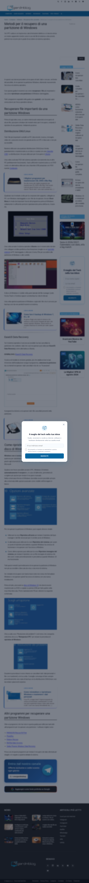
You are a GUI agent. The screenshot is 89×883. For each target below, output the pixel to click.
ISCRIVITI (45, 456)
